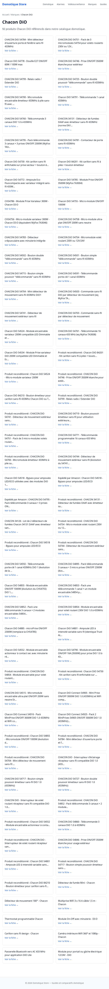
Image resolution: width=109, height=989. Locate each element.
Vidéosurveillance (76, 4)
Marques (92, 4)
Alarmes (61, 4)
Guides (103, 4)
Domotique (48, 4)
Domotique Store (14, 4)
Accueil (5, 14)
